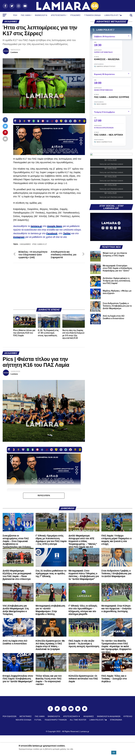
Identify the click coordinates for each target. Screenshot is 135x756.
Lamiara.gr (84, 731)
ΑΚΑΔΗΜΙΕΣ (88, 716)
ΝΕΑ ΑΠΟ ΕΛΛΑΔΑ (23, 720)
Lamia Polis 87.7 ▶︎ (113, 15)
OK (113, 753)
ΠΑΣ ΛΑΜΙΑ (40, 716)
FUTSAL (38, 720)
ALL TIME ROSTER (78, 720)
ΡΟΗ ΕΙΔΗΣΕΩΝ (9, 716)
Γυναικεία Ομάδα (92, 15)
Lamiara (14, 52)
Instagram (19, 237)
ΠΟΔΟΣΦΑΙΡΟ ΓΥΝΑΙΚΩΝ (56, 720)
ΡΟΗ (15, 15)
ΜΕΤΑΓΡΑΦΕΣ (26, 716)
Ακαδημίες (26, 244)
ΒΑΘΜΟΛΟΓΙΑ (41, 15)
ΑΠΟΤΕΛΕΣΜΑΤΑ (58, 15)
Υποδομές (75, 15)
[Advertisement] (49, 285)
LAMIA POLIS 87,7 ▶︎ (98, 720)
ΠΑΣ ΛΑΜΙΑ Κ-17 (40, 244)
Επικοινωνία (116, 720)
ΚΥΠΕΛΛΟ (128, 716)
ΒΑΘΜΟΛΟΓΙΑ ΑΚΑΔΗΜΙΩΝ (108, 716)
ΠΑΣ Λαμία (26, 15)
